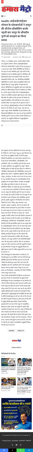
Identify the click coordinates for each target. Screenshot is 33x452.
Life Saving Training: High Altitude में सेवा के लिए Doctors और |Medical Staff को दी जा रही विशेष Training (24, 389)
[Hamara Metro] (16, 9)
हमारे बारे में (22, 441)
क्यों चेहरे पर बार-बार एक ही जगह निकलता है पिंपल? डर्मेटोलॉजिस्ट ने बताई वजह (8, 369)
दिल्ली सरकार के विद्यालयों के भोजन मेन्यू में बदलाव (7, 388)
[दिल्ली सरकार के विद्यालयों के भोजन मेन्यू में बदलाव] (8, 381)
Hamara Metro (6, 57)
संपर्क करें (28, 441)
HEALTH (21, 331)
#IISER (12, 331)
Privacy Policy (6, 441)
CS (29, 435)
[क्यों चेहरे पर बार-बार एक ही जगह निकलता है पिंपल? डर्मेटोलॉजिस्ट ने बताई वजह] (8, 362)
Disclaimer (15, 441)
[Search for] (31, 16)
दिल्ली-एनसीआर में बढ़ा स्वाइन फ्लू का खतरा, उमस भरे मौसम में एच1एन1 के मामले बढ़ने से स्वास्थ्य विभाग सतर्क (24, 370)
